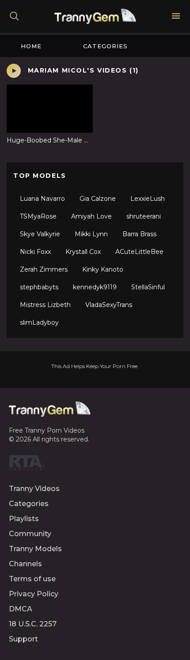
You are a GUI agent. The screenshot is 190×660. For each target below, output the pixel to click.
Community (30, 534)
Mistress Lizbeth (45, 305)
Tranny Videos (34, 488)
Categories (105, 46)
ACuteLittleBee (139, 252)
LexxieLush (147, 199)
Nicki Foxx (35, 252)
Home (31, 46)
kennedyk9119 (95, 287)
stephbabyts (39, 287)
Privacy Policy (33, 594)
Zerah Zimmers (44, 269)
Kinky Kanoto (102, 269)
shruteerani (143, 216)
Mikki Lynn (91, 234)
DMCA (20, 609)
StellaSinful (148, 287)
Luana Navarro (42, 199)
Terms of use (32, 579)
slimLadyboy (39, 322)
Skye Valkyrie (40, 234)
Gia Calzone (98, 199)
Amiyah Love (91, 216)
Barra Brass (139, 234)
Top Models (39, 176)
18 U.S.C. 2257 (33, 624)
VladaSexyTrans (108, 305)
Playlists (24, 518)
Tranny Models (35, 549)
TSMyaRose (38, 216)
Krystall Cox (83, 252)
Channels (25, 564)
